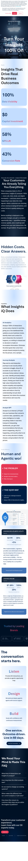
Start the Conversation (13, 756)
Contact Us (5, 845)
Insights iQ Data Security (21, 848)
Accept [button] (14, 13)
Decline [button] (20, 13)
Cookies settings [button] (8, 13)
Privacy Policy (18, 6)
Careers (3, 848)
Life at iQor (11, 848)
